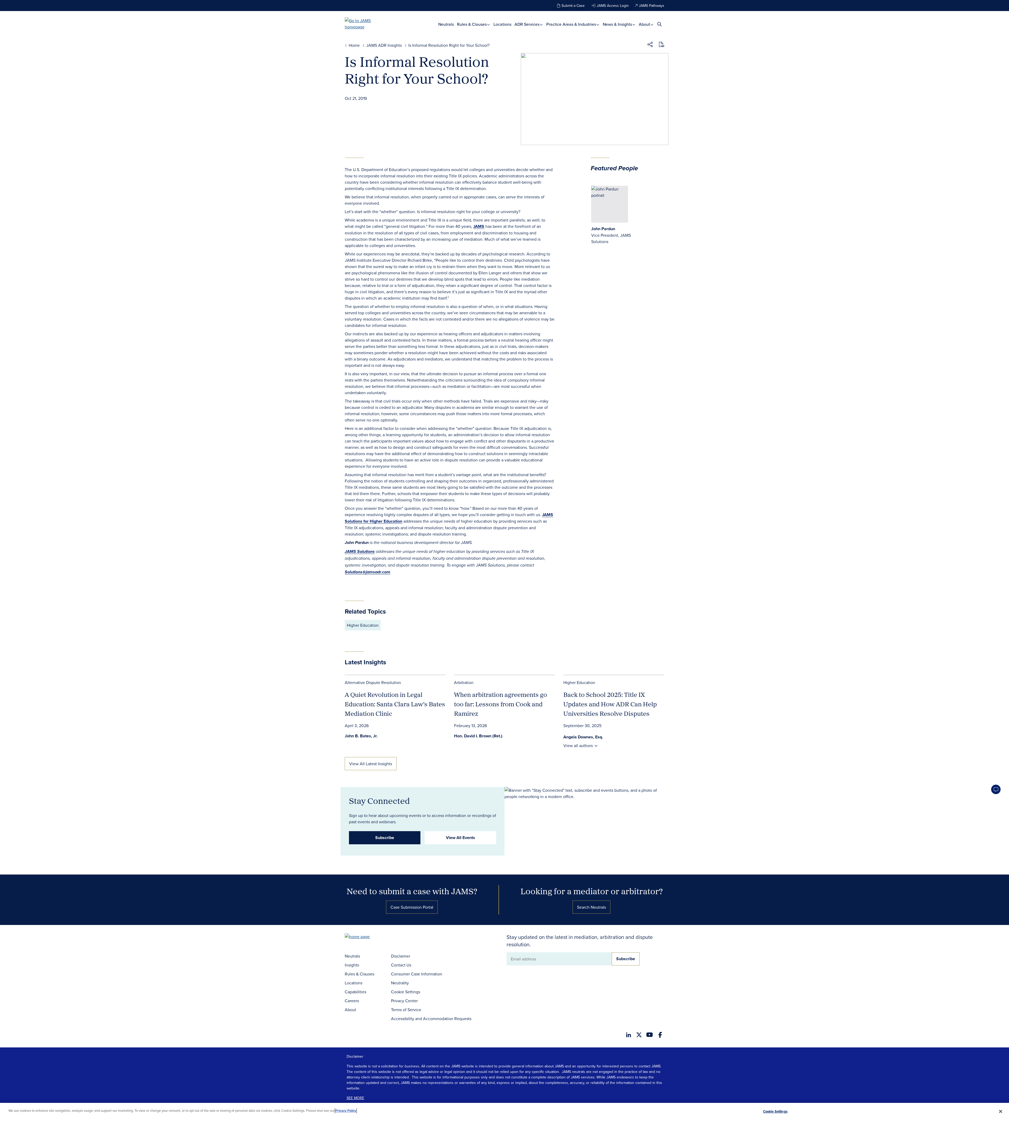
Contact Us (401, 965)
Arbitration (463, 682)
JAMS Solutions (360, 551)
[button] (650, 45)
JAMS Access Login (613, 5)
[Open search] (659, 24)
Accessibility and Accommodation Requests (431, 1018)
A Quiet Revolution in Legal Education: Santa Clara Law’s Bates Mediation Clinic (395, 704)
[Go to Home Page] (365, 937)
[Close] (1000, 1111)
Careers (352, 1001)
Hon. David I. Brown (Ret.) (478, 736)
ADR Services (527, 24)
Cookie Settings (405, 992)
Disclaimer (400, 956)
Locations (502, 24)
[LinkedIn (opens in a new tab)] (628, 1034)
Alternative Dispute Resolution (373, 682)
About (645, 24)
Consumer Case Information (416, 974)
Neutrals (446, 24)
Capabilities (355, 992)
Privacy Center (404, 1001)
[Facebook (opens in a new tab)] (660, 1035)
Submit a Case (573, 5)
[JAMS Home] (365, 23)
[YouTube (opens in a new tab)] (649, 1034)
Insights (352, 965)
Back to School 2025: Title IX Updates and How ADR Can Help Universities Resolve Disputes (610, 704)
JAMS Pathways (651, 5)
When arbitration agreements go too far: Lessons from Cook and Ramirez (500, 704)
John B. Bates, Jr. (361, 736)
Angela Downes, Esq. (583, 737)
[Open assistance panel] (996, 789)
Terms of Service (406, 1009)
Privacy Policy (345, 1110)
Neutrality (400, 983)
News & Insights (618, 24)
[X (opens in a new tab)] (639, 1034)
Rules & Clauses (472, 24)
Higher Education (363, 625)
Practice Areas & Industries (571, 24)
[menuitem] (446, 24)
